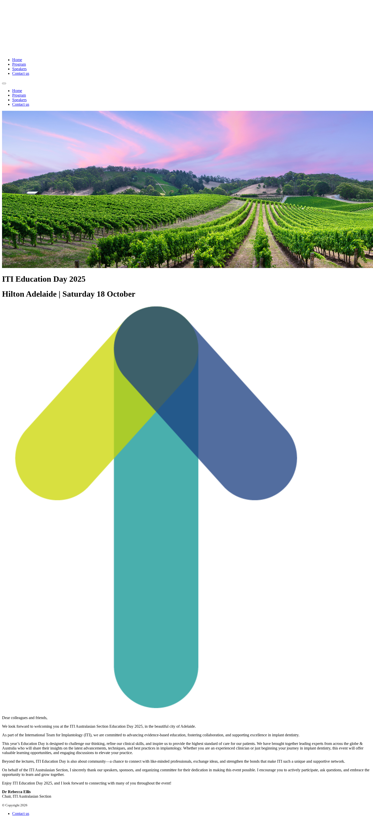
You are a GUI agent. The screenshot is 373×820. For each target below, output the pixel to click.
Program (19, 64)
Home (17, 60)
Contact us (20, 73)
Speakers (19, 69)
